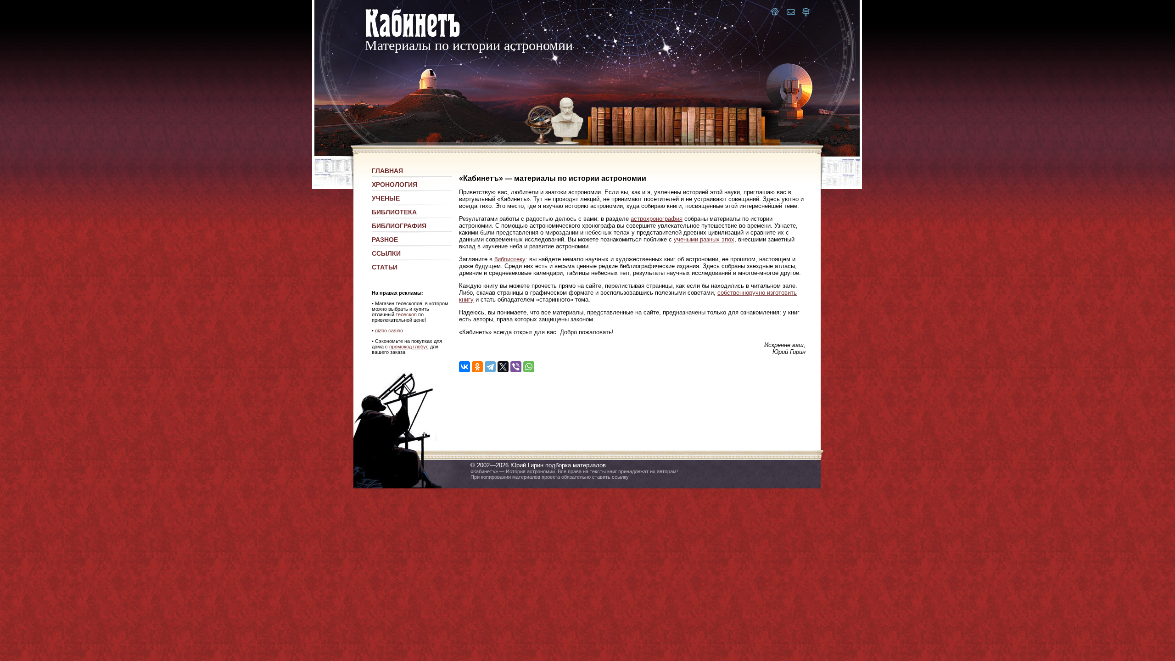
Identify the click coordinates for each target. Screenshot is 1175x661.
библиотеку (510, 259)
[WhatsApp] (528, 366)
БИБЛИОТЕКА (394, 212)
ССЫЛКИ (386, 253)
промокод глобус (409, 346)
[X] (503, 366)
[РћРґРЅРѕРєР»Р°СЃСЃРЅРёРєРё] (477, 366)
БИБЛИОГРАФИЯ (399, 226)
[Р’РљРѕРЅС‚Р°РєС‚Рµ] (464, 366)
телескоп (406, 314)
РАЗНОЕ (385, 239)
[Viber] (515, 366)
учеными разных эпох (704, 239)
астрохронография (657, 218)
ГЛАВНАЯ (387, 170)
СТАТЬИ (384, 267)
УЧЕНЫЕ (386, 198)
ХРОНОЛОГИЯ (394, 184)
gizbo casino (389, 330)
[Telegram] (490, 366)
